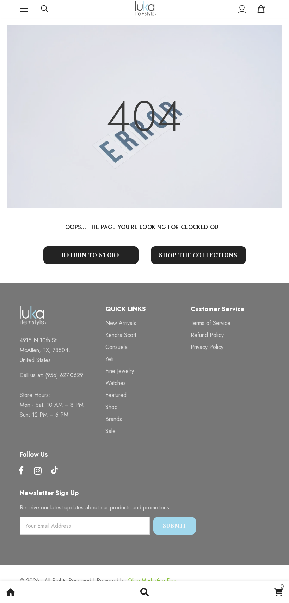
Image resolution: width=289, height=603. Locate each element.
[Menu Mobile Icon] (24, 9)
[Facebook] (21, 471)
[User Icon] (242, 9)
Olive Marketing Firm (152, 581)
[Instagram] (37, 471)
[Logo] (145, 8)
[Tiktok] (54, 471)
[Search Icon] (51, 8)
